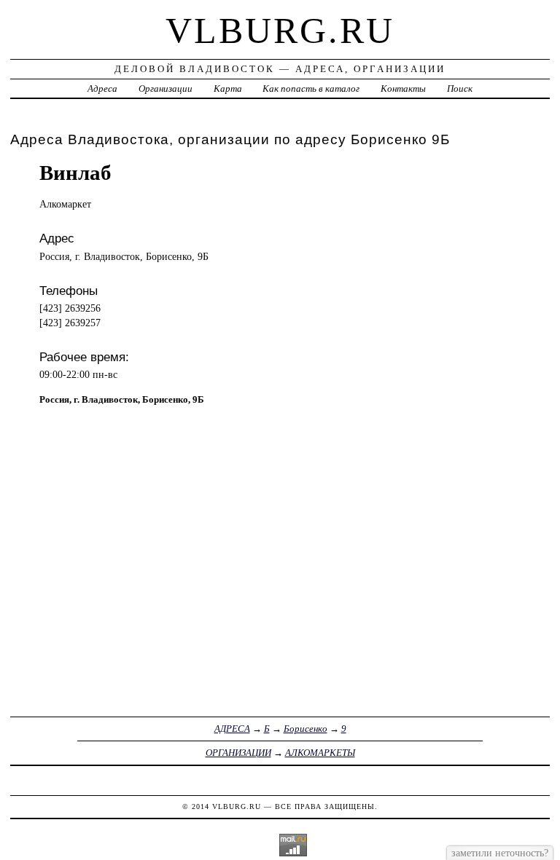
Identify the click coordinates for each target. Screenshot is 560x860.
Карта (228, 88)
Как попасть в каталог (310, 88)
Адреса (102, 88)
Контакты (403, 88)
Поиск (459, 88)
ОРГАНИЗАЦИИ (238, 752)
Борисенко (305, 728)
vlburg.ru (280, 30)
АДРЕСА (232, 728)
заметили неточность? (499, 853)
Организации (165, 88)
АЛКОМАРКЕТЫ (320, 752)
